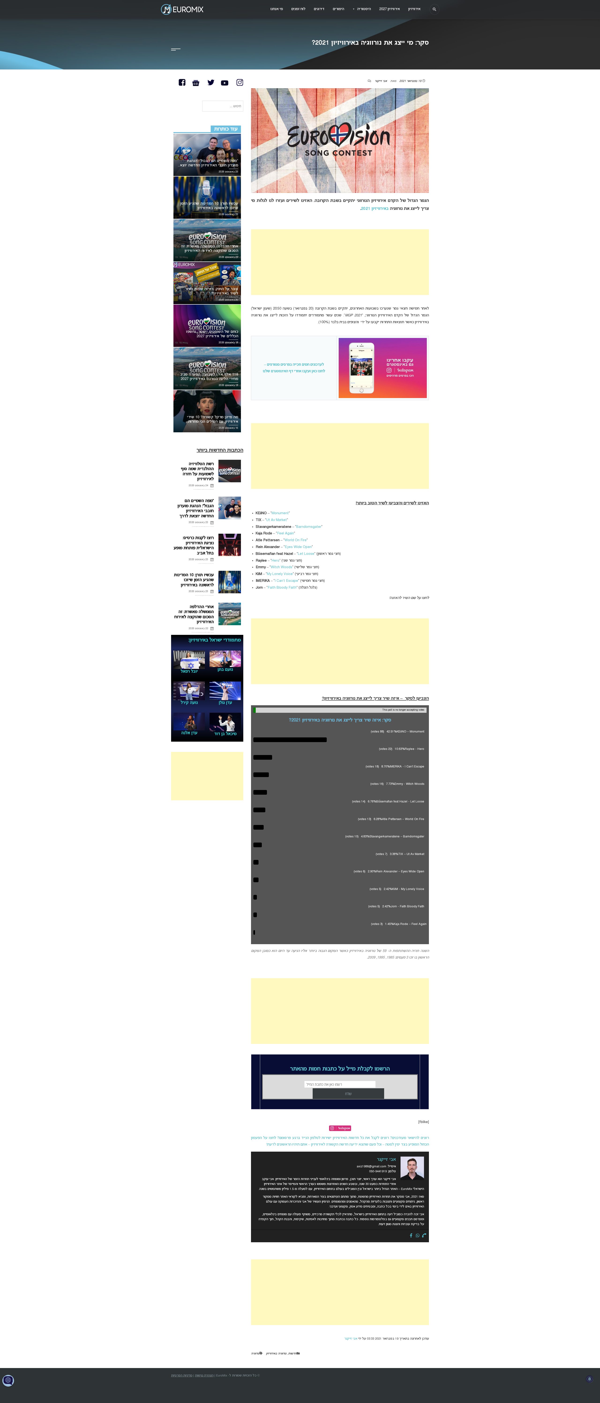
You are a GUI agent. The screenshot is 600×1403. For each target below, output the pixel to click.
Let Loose (306, 554)
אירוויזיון (414, 9)
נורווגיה (255, 1353)
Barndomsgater (308, 527)
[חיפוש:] (222, 106)
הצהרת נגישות (204, 1375)
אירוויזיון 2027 (389, 9)
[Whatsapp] (418, 1235)
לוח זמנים (298, 9)
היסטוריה (361, 9)
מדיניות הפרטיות (181, 1375)
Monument (280, 513)
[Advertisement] (340, 262)
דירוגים (319, 9)
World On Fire (296, 540)
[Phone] (424, 1235)
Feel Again (285, 533)
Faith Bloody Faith (282, 588)
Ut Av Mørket (276, 520)
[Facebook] (411, 1235)
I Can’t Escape (286, 581)
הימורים (338, 9)
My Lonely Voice (280, 574)
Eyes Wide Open (298, 547)
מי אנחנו (276, 9)
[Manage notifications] (589, 1379)
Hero (275, 561)
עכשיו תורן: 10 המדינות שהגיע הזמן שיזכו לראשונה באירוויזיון (194, 580)
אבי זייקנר (381, 81)
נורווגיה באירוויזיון (276, 1353)
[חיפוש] (434, 9)
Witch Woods (281, 567)
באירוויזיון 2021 (375, 209)
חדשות (292, 1353)
